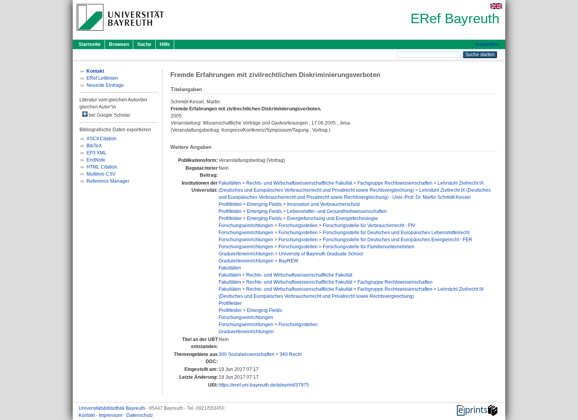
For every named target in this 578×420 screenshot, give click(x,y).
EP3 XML (97, 153)
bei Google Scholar (109, 115)
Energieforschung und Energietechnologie (332, 218)
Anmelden (486, 44)
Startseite (90, 44)
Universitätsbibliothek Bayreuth (112, 408)
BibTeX (94, 146)
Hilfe (165, 44)
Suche (144, 44)
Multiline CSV (101, 174)
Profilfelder (230, 204)
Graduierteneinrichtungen (246, 254)
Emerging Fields (264, 204)
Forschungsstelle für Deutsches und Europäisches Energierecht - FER (397, 239)
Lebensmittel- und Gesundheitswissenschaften (337, 211)
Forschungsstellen (298, 225)
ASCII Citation (101, 138)
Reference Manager (108, 181)
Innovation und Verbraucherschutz (323, 204)
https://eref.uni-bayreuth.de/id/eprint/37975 (264, 385)
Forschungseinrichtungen (246, 225)
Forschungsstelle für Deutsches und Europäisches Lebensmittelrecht (396, 232)
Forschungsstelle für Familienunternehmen (368, 246)
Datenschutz (139, 415)
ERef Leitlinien (102, 78)
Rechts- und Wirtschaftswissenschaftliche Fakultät (299, 183)
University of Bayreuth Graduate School (321, 254)
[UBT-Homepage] (120, 33)
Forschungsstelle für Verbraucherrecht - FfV (369, 225)
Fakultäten (230, 183)
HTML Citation (102, 167)
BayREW (288, 261)
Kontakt (87, 415)
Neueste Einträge (105, 85)
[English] (496, 6)
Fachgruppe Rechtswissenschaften (395, 183)
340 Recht (291, 354)
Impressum (111, 415)
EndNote (96, 160)
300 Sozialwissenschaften (246, 354)
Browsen (119, 44)
